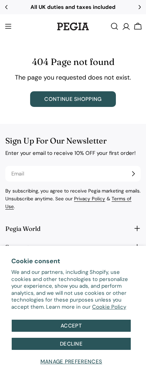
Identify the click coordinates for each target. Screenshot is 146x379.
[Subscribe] (133, 173)
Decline (71, 343)
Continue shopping (72, 99)
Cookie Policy (109, 306)
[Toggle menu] (8, 26)
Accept (71, 325)
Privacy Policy (89, 199)
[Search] (114, 26)
